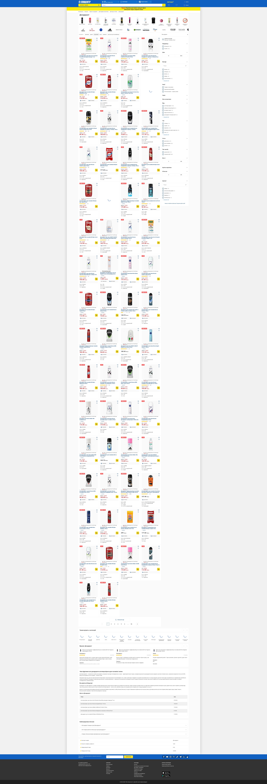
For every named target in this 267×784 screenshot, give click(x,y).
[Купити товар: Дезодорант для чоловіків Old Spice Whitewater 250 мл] (96, 387)
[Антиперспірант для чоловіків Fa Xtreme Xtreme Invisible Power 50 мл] (89, 117)
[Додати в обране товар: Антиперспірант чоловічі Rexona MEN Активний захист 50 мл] (97, 474)
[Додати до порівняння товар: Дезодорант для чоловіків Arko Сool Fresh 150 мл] (159, 185)
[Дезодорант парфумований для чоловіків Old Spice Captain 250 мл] (89, 335)
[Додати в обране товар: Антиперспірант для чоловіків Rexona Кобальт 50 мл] (117, 292)
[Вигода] (170, 2)
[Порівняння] (169, 5)
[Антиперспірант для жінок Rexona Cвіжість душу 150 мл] (89, 154)
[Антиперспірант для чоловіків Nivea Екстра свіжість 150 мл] (89, 517)
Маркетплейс (109, 772)
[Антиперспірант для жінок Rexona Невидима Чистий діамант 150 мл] (109, 371)
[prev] (183, 630)
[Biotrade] (182, 30)
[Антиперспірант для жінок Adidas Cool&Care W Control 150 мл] (130, 45)
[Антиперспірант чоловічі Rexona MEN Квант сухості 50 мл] (130, 371)
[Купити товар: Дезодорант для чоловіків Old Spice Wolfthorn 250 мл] (117, 605)
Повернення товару (138, 769)
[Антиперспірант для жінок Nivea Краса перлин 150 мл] (130, 263)
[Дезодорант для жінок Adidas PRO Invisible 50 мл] (89, 408)
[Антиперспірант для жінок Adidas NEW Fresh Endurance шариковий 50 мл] (89, 444)
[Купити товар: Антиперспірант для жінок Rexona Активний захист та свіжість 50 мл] (117, 424)
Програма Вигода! (138, 775)
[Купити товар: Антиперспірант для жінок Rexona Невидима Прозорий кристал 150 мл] (158, 387)
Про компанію (109, 764)
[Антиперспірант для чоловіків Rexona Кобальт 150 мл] (151, 299)
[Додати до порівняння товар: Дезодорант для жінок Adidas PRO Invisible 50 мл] (97, 403)
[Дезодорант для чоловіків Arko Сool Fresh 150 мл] (151, 190)
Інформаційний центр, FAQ (84, 764)
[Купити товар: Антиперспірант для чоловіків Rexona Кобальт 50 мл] (117, 315)
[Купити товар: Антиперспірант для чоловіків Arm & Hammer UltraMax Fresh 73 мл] (137, 533)
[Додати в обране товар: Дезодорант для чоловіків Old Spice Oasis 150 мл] (159, 147)
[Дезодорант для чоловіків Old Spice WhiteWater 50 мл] (89, 81)
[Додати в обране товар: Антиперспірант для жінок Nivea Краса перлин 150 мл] (138, 256)
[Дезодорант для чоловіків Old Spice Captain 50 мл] (89, 299)
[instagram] (170, 756)
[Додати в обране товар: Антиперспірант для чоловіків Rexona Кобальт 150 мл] (159, 292)
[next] (187, 630)
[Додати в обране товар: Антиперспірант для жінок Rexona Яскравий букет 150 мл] (117, 38)
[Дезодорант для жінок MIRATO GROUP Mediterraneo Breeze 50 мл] (130, 335)
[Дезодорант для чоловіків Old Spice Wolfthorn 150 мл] (109, 517)
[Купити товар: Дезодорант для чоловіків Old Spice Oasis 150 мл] (158, 170)
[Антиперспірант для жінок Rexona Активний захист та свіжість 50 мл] (109, 408)
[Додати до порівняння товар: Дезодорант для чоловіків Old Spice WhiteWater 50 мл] (97, 77)
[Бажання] (176, 5)
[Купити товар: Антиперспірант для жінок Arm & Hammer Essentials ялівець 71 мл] (158, 242)
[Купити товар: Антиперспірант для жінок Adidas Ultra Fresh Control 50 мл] (137, 460)
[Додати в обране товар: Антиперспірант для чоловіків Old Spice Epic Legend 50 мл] (97, 183)
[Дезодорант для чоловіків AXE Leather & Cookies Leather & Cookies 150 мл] (130, 299)
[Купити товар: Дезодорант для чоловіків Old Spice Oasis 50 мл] (96, 242)
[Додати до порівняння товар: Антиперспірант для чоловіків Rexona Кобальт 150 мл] (159, 294)
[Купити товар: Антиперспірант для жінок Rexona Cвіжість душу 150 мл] (96, 170)
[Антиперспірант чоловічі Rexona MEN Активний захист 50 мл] (89, 480)
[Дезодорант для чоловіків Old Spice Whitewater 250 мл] (89, 371)
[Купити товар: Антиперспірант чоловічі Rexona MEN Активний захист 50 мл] (96, 496)
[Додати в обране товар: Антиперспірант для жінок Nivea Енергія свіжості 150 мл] (159, 329)
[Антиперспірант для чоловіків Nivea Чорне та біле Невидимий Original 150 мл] (151, 117)
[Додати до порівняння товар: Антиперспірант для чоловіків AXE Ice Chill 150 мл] (117, 439)
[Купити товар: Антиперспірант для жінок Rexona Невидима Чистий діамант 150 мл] (117, 387)
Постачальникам (110, 770)
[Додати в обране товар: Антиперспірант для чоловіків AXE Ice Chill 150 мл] (117, 437)
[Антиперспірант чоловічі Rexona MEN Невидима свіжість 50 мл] (109, 335)
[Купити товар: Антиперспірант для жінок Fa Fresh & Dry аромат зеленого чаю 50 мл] (137, 97)
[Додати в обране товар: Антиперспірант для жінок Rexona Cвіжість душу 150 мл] (97, 147)
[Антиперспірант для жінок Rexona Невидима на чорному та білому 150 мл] (109, 117)
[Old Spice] (92, 30)
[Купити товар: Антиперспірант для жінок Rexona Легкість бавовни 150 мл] (137, 242)
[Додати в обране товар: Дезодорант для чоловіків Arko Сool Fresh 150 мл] (159, 183)
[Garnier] (137, 30)
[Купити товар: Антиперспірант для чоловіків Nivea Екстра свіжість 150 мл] (96, 533)
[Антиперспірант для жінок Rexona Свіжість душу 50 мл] (151, 263)
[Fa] (128, 30)
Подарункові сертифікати (139, 773)
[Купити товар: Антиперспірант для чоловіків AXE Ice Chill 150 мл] (117, 460)
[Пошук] (163, 5)
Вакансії (108, 769)
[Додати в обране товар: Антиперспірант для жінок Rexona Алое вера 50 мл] (97, 546)
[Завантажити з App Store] (166, 772)
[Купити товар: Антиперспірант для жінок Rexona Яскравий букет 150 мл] (117, 61)
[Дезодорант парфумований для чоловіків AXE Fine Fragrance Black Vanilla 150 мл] (130, 480)
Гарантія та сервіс (138, 770)
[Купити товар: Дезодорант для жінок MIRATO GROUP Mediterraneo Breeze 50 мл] (137, 351)
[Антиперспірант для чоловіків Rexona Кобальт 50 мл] (109, 299)
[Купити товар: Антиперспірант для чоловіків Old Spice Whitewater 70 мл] (117, 170)
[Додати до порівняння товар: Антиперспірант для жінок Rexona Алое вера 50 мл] (97, 548)
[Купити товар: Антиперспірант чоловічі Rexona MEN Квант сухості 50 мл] (137, 387)
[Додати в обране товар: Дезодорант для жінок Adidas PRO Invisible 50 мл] (97, 401)
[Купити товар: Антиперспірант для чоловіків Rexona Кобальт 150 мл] (158, 315)
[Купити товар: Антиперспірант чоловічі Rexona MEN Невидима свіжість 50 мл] (117, 351)
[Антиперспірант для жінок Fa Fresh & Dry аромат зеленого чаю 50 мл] (130, 81)
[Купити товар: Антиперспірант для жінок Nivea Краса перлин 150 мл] (137, 279)
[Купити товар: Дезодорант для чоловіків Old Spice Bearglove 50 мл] (117, 569)
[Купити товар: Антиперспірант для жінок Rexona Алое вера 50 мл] (96, 569)
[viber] (173, 756)
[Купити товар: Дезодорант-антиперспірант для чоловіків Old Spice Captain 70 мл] (158, 533)
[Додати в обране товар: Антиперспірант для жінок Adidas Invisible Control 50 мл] (138, 546)
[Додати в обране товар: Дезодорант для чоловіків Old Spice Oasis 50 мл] (97, 220)
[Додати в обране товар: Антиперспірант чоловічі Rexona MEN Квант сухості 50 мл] (138, 365)
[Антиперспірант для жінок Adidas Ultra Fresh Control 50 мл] (130, 444)
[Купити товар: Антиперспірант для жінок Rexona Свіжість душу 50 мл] (158, 279)
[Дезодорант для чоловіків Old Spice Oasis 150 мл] (151, 154)
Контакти (108, 767)
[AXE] (173, 30)
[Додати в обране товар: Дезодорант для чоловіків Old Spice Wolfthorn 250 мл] (117, 583)
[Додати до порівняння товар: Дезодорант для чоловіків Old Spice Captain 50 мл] (97, 294)
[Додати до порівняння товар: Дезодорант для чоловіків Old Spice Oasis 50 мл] (97, 222)
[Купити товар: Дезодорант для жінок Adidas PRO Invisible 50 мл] (96, 424)
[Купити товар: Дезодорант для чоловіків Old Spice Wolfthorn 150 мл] (117, 533)
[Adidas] (110, 30)
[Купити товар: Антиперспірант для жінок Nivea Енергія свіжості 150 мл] (158, 351)
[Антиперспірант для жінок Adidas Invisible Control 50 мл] (130, 553)
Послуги (136, 772)
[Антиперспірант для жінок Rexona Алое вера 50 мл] (89, 553)
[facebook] (163, 756)
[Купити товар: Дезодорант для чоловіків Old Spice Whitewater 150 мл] (117, 97)
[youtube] (167, 756)
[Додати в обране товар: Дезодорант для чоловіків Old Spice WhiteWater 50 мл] (97, 75)
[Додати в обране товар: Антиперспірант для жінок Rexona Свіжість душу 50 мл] (159, 256)
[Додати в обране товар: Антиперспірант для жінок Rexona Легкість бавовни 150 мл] (138, 220)
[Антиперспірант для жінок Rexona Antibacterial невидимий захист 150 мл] (109, 480)
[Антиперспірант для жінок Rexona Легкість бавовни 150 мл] (130, 226)
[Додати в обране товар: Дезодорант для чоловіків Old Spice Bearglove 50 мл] (117, 546)
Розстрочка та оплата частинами (141, 766)
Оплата (135, 764)
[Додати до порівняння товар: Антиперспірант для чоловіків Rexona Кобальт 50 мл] (117, 294)
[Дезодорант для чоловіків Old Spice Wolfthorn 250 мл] (109, 589)
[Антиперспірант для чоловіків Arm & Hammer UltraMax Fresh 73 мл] (130, 517)
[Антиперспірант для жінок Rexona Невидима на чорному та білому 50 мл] (151, 45)
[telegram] (180, 756)
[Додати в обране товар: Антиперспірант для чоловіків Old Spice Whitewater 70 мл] (117, 147)
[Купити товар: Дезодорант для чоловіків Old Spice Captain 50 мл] (96, 315)
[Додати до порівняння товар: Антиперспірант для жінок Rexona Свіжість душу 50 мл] (159, 258)
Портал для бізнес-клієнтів (168, 766)
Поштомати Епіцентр (138, 776)
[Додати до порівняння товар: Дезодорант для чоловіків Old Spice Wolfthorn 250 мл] (117, 584)
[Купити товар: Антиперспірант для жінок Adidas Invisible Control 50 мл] (137, 569)
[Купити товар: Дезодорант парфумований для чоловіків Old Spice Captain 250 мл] (96, 351)
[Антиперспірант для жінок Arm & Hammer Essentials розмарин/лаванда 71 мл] (89, 45)
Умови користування (166, 764)
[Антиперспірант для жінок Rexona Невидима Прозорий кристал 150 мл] (151, 371)
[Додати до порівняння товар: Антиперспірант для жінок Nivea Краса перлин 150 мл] (138, 258)
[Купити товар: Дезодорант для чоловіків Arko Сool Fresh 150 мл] (158, 206)
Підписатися (128, 756)
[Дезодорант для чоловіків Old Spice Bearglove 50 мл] (109, 553)
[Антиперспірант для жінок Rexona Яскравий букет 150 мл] (109, 45)
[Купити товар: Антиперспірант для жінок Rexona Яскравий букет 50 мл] (158, 424)
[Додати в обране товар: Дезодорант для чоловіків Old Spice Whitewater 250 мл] (97, 365)
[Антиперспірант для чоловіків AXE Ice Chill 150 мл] (109, 444)
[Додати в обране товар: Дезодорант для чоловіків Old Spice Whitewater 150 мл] (117, 75)
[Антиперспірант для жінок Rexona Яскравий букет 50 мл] (151, 408)
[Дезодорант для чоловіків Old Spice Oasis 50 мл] (89, 226)
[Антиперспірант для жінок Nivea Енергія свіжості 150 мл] (151, 335)
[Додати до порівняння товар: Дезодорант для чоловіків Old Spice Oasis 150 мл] (159, 149)
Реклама (108, 773)
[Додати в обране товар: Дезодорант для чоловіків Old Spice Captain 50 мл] (97, 292)
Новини (108, 766)
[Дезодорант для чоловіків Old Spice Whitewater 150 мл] (109, 81)
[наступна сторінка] (137, 624)
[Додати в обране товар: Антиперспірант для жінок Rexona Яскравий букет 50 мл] (159, 401)
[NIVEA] (101, 30)
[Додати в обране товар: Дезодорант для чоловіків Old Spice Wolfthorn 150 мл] (117, 510)
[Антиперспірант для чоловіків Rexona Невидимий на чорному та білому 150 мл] (130, 154)
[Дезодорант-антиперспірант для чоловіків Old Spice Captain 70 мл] (151, 517)
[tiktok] (177, 756)
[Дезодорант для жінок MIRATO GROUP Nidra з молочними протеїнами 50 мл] (109, 226)
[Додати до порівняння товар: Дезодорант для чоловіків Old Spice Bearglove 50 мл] (117, 548)
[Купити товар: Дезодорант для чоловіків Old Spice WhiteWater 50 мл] (96, 97)
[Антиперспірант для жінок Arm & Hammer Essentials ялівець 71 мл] (151, 226)
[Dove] (155, 30)
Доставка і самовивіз (138, 767)
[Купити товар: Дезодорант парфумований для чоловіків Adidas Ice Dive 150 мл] (137, 206)
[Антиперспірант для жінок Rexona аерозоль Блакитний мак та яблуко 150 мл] (89, 263)
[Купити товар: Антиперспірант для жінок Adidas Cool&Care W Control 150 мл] (137, 61)
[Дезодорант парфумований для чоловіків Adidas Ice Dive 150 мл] (130, 190)
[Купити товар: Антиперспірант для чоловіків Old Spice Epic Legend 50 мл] (96, 206)
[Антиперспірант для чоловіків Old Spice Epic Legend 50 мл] (89, 190)
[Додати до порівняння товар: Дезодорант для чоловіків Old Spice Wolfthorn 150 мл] (117, 512)
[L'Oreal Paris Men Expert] (146, 30)
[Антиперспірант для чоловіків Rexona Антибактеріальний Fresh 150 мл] (89, 589)
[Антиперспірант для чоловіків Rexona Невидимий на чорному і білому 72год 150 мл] (151, 553)
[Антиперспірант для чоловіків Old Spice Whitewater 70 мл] (109, 154)
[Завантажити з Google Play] (166, 776)
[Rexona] (83, 30)
